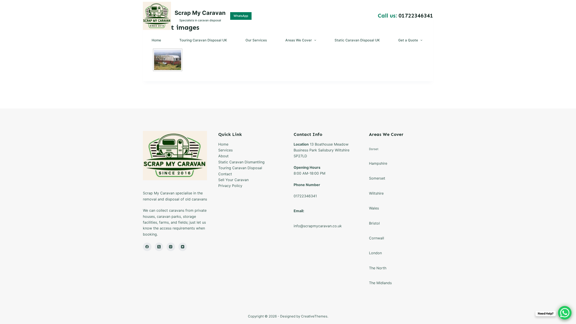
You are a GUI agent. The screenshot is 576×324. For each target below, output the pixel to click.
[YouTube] (182, 247)
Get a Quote (408, 40)
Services (225, 150)
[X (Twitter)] (159, 247)
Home (156, 40)
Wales (374, 208)
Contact (225, 174)
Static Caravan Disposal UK (357, 40)
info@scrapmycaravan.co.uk (318, 226)
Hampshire (378, 163)
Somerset (377, 178)
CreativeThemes (314, 316)
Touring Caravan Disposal (240, 168)
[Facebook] (147, 247)
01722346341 (305, 196)
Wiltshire (376, 193)
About (223, 156)
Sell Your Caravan (233, 180)
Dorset (373, 149)
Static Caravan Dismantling (241, 162)
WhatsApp (241, 16)
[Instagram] (170, 247)
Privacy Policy (230, 185)
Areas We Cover (298, 40)
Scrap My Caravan (200, 12)
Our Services (256, 40)
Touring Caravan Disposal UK (203, 40)
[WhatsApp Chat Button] (565, 313)
